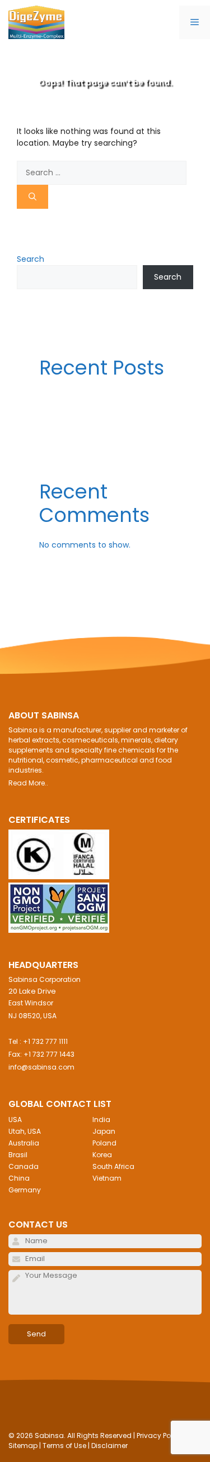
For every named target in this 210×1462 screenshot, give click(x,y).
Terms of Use (64, 1445)
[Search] (32, 197)
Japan (103, 1131)
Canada (23, 1166)
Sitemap (23, 1445)
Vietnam (107, 1178)
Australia (23, 1143)
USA (15, 1119)
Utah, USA (24, 1131)
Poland (104, 1143)
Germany (24, 1190)
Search (30, 259)
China (19, 1178)
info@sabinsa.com (41, 1067)
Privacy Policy (160, 1435)
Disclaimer (109, 1445)
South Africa (113, 1166)
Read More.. (28, 783)
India (101, 1119)
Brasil (17, 1154)
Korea (102, 1154)
